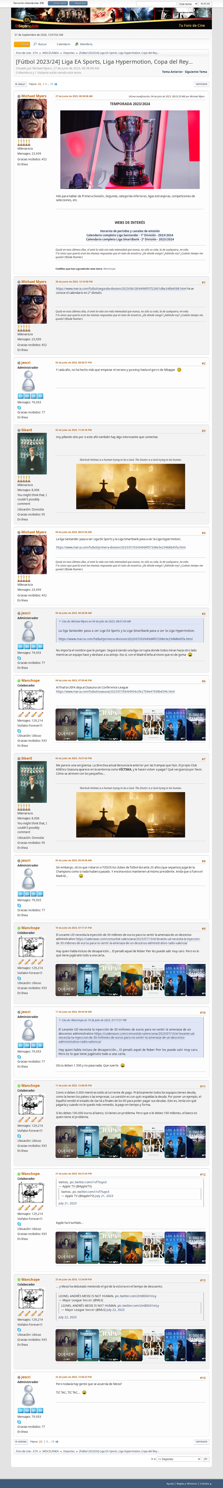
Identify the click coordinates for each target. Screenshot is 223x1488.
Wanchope (109, 268)
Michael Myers (33, 96)
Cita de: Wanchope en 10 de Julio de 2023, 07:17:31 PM (94, 1020)
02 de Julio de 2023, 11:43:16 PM (74, 430)
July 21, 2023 (104, 1196)
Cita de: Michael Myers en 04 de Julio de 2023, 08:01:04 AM (96, 621)
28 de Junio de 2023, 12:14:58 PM (74, 281)
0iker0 (26, 430)
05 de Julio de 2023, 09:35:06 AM (74, 860)
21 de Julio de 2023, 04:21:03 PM (74, 1173)
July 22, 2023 (115, 1310)
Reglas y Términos (187, 1483)
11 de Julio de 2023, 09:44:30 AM (74, 1011)
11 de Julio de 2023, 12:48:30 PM (74, 1085)
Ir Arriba (21, 1441)
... (48, 84)
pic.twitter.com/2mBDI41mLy (135, 1296)
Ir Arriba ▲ (206, 1483)
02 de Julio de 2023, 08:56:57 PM (74, 362)
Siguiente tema (196, 72)
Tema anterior (172, 72)
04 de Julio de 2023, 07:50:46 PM (74, 680)
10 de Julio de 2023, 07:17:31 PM (74, 927)
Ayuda (170, 1483)
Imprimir (201, 84)
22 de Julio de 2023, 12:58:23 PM (74, 1376)
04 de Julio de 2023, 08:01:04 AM (74, 532)
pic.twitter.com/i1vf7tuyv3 (88, 1182)
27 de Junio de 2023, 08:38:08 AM (74, 96)
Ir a (153, 1459)
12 (51, 84)
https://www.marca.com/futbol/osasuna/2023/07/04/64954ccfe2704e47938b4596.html (115, 691)
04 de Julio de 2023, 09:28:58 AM (74, 613)
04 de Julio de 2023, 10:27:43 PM (74, 758)
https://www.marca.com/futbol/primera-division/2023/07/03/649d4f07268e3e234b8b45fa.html (121, 547)
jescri (25, 362)
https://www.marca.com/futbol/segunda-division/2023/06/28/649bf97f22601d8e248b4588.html (121, 289)
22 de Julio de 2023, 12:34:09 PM (74, 1279)
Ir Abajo (20, 84)
